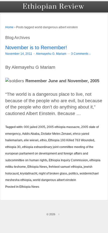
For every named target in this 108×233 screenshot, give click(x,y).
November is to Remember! (36, 47)
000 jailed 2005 (34, 126)
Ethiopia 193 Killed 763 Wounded (71, 140)
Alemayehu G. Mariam (51, 54)
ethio (43, 140)
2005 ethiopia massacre (63, 126)
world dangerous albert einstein (54, 180)
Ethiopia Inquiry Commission (68, 160)
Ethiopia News (37, 166)
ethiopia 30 (13, 146)
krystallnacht (28, 173)
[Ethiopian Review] (54, 6)
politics (73, 173)
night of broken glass (53, 173)
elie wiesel (31, 140)
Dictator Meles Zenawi (56, 133)
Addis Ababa (30, 133)
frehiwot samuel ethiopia (65, 166)
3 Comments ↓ (81, 53)
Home (9, 27)
